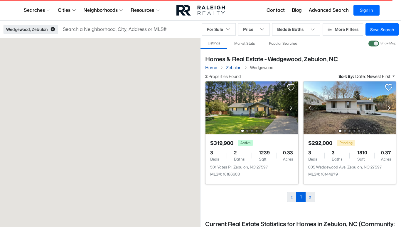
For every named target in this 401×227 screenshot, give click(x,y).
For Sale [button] (215, 29)
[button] (52, 29)
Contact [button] (276, 10)
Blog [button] (297, 10)
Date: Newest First (373, 76)
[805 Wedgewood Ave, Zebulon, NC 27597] (349, 107)
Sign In (366, 10)
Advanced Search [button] (329, 10)
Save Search (382, 29)
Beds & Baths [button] (290, 29)
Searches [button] (34, 10)
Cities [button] (64, 10)
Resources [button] (142, 10)
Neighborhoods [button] (100, 10)
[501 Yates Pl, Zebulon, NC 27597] (251, 107)
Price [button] (248, 29)
